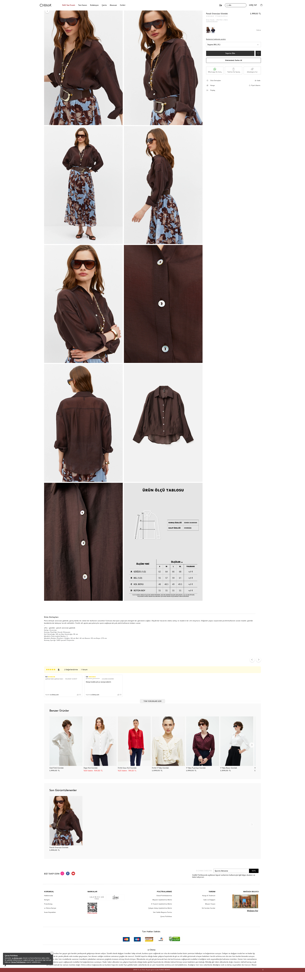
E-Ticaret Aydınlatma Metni (161, 904)
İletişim (47, 900)
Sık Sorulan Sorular (208, 908)
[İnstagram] (62, 873)
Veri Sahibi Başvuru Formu (162, 912)
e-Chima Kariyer (50, 908)
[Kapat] (263, 970)
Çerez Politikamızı (18, 962)
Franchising (48, 904)
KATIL (254, 871)
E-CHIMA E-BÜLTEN (204, 871)
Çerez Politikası (166, 916)
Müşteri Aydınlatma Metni (162, 900)
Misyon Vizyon (210, 904)
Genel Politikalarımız (164, 895)
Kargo (212, 85)
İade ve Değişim (209, 900)
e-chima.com (17, 958)
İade (258, 80)
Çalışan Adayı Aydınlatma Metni (160, 908)
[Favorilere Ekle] (257, 53)
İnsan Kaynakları (50, 912)
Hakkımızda (48, 895)
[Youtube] (73, 873)
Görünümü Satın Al (233, 60)
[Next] (251, 745)
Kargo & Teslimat (208, 895)
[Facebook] (68, 873)
